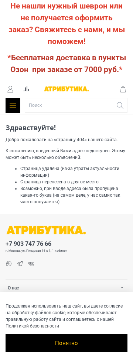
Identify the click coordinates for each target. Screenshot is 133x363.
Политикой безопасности (32, 326)
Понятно (66, 343)
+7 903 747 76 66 (28, 244)
